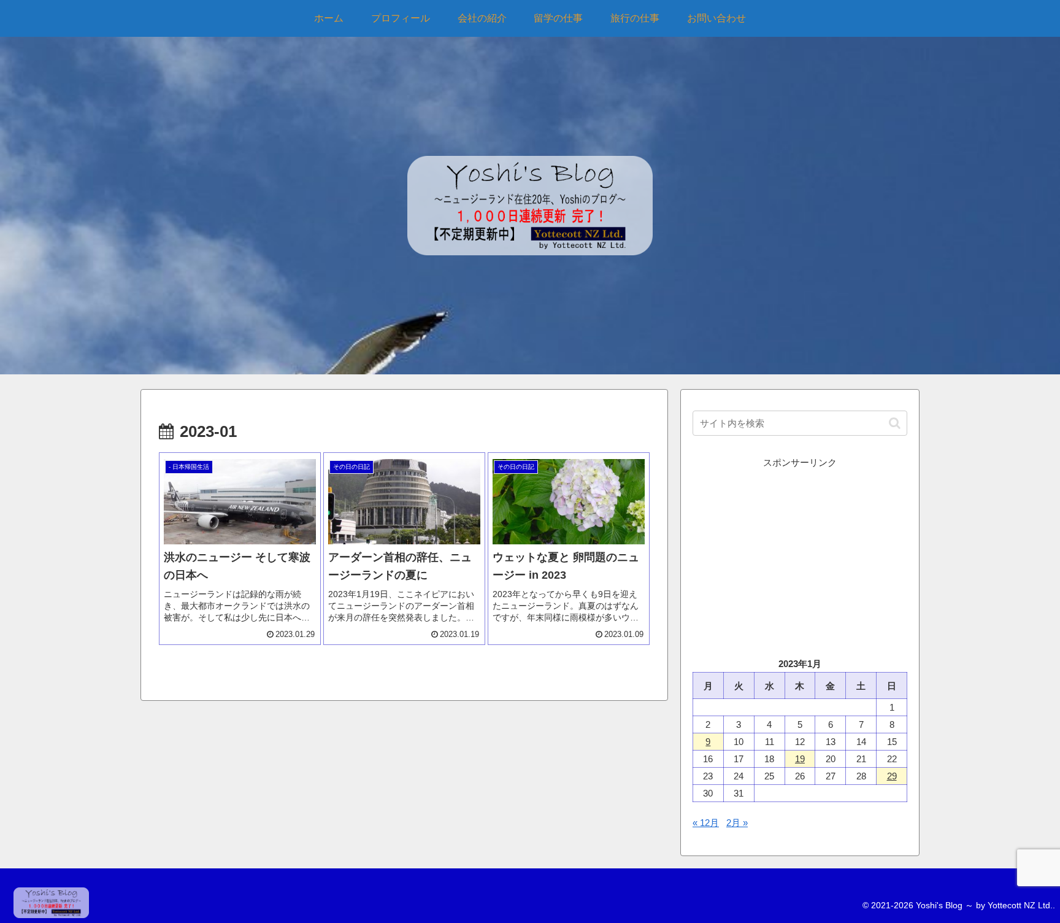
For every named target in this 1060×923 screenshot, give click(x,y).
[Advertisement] (800, 557)
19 (800, 759)
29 (892, 776)
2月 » (737, 822)
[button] (894, 423)
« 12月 (706, 822)
